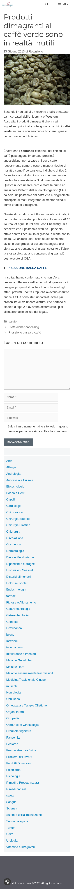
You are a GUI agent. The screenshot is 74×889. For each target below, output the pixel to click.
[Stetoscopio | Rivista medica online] (7, 4)
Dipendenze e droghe (20, 564)
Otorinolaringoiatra (18, 731)
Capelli (10, 499)
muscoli (11, 686)
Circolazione (14, 538)
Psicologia (13, 776)
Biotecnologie (15, 486)
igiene (10, 634)
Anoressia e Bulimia (19, 480)
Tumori (10, 827)
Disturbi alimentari (18, 576)
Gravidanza (14, 628)
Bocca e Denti (15, 493)
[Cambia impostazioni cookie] (7, 881)
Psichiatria (13, 770)
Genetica (12, 622)
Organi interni (15, 712)
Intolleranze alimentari (21, 654)
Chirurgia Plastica (18, 525)
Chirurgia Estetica (18, 519)
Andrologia (13, 473)
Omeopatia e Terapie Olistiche (26, 705)
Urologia (11, 840)
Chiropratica (14, 512)
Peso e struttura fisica (21, 750)
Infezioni (12, 641)
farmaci (11, 596)
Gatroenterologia (17, 615)
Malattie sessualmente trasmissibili (30, 673)
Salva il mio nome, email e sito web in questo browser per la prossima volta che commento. (38, 429)
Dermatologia (15, 551)
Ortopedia (12, 718)
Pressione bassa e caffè (24, 332)
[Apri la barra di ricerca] (47, 4)
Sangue (11, 802)
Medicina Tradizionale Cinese (26, 679)
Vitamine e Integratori (20, 847)
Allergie (11, 467)
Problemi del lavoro (19, 757)
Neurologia (13, 692)
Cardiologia (13, 506)
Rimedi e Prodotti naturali (23, 782)
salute (12, 321)
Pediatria (12, 744)
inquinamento (15, 647)
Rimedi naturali (16, 789)
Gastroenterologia (18, 609)
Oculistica (13, 699)
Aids (9, 461)
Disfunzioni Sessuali (20, 570)
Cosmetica (13, 544)
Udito (9, 834)
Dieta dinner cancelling (23, 327)
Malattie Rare (15, 667)
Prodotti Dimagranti (19, 763)
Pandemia (13, 737)
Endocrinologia (16, 589)
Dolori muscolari (17, 583)
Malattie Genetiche (18, 660)
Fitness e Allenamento (21, 602)
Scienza (11, 808)
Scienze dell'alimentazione (24, 814)
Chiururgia (13, 531)
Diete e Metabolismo (20, 557)
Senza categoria (17, 821)
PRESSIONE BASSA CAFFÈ (27, 268)
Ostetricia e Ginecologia (22, 724)
